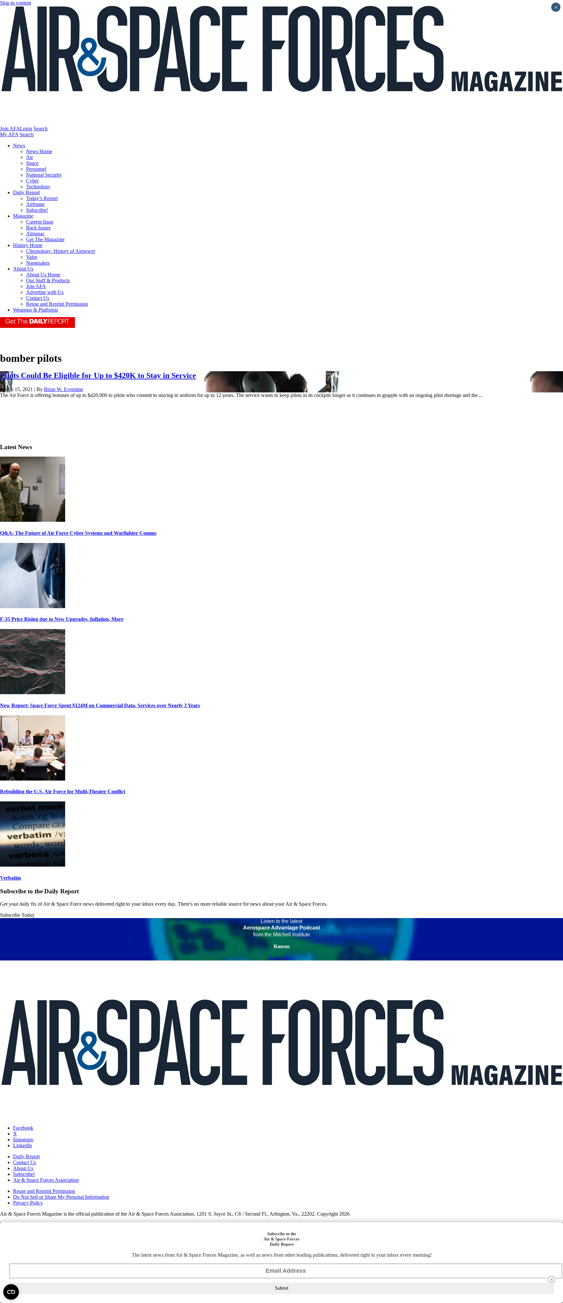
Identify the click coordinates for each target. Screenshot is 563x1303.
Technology (38, 186)
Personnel (36, 169)
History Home (27, 245)
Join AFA (10, 128)
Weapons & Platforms (35, 310)
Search (41, 128)
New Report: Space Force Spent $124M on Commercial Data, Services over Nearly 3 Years (100, 705)
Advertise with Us (45, 292)
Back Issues (38, 227)
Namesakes (38, 263)
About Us (23, 268)
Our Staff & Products (48, 280)
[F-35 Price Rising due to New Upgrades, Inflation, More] (32, 606)
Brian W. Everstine (63, 389)
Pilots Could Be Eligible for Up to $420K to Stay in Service (98, 375)
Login (26, 128)
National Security (44, 175)
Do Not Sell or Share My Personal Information (61, 1197)
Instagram (23, 1139)
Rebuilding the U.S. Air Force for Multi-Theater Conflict (62, 791)
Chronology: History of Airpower (60, 251)
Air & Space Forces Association (46, 1180)
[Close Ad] (551, 1279)
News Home (39, 151)
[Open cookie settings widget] (11, 1292)
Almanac (35, 233)
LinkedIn (22, 1145)
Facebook (23, 1128)
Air (29, 157)
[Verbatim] (32, 865)
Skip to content (15, 3)
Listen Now (281, 957)
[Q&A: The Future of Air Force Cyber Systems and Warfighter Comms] (32, 520)
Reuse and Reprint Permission (57, 304)
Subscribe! (37, 210)
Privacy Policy (28, 1203)
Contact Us (37, 298)
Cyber (32, 180)
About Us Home (43, 274)
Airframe (35, 204)
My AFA (9, 134)
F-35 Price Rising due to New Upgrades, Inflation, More (61, 619)
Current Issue (39, 222)
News (19, 145)
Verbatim (10, 878)
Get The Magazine (45, 239)
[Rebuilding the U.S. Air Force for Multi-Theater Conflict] (32, 779)
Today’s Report (42, 198)
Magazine (23, 216)
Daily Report (26, 192)
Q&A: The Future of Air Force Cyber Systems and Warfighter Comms (78, 533)
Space (32, 163)
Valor (31, 257)
